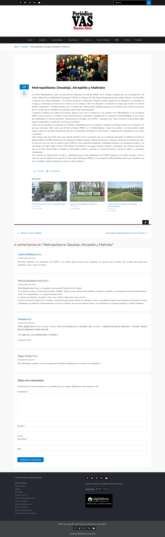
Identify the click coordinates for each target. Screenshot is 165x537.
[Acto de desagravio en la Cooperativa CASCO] (50, 192)
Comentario (22, 391)
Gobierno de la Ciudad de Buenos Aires (104, 484)
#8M (117, 40)
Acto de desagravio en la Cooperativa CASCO (49, 204)
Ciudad (42, 40)
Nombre (21, 425)
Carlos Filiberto (27, 254)
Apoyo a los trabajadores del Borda (83, 204)
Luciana (22, 319)
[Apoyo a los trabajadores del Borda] (87, 192)
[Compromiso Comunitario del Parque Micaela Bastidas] (125, 192)
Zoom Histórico (103, 40)
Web (19, 448)
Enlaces (138, 40)
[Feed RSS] (34, 2)
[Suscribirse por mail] (39, 2)
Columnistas (57, 40)
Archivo (127, 40)
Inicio (30, 40)
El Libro (87, 40)
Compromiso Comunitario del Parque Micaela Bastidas (122, 205)
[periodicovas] (30, 2)
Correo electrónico (22, 437)
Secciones (73, 40)
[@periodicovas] (20, 2)
